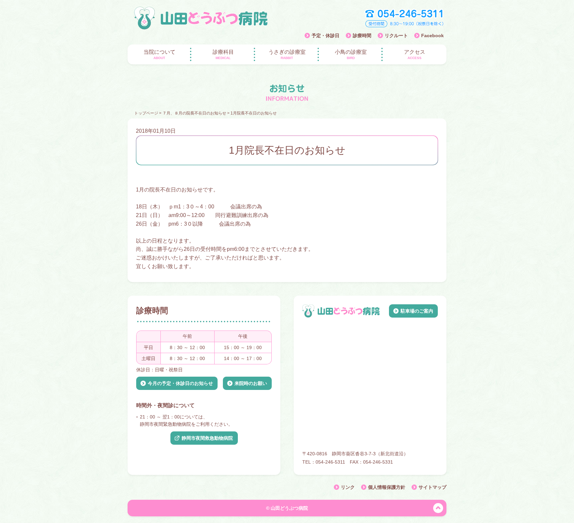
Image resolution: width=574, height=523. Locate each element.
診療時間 (362, 35)
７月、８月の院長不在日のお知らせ (194, 113)
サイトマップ (432, 487)
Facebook (432, 35)
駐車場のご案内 (417, 311)
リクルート (396, 35)
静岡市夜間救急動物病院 (207, 437)
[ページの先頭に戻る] (438, 508)
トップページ (146, 113)
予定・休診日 (325, 35)
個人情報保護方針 (386, 487)
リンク (348, 487)
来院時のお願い (251, 383)
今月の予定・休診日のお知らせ (180, 383)
